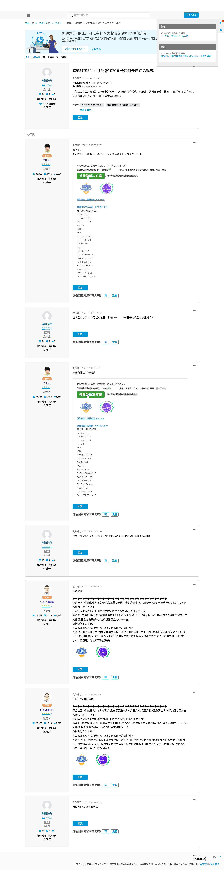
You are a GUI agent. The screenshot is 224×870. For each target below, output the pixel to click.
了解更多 (96, 49)
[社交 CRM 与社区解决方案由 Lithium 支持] (199, 858)
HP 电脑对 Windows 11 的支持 (174, 35)
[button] (194, 67)
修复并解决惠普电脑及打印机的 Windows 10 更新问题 (186, 56)
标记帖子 (47, 107)
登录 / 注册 (191, 15)
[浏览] (27, 15)
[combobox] (109, 15)
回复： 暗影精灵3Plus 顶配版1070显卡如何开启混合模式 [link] (93, 23)
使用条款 (204, 864)
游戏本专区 (44, 23)
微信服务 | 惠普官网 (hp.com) (91, 199)
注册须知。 (215, 864)
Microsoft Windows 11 (92, 104)
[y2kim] (47, 148)
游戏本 (58, 23)
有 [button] (105, 295)
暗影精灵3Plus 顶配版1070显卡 (122, 104)
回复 (80, 117)
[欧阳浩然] (47, 72)
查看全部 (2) (86, 110)
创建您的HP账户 (75, 49)
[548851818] (47, 589)
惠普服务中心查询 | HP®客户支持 (92, 207)
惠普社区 (29, 23)
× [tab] (215, 21)
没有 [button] (114, 295)
